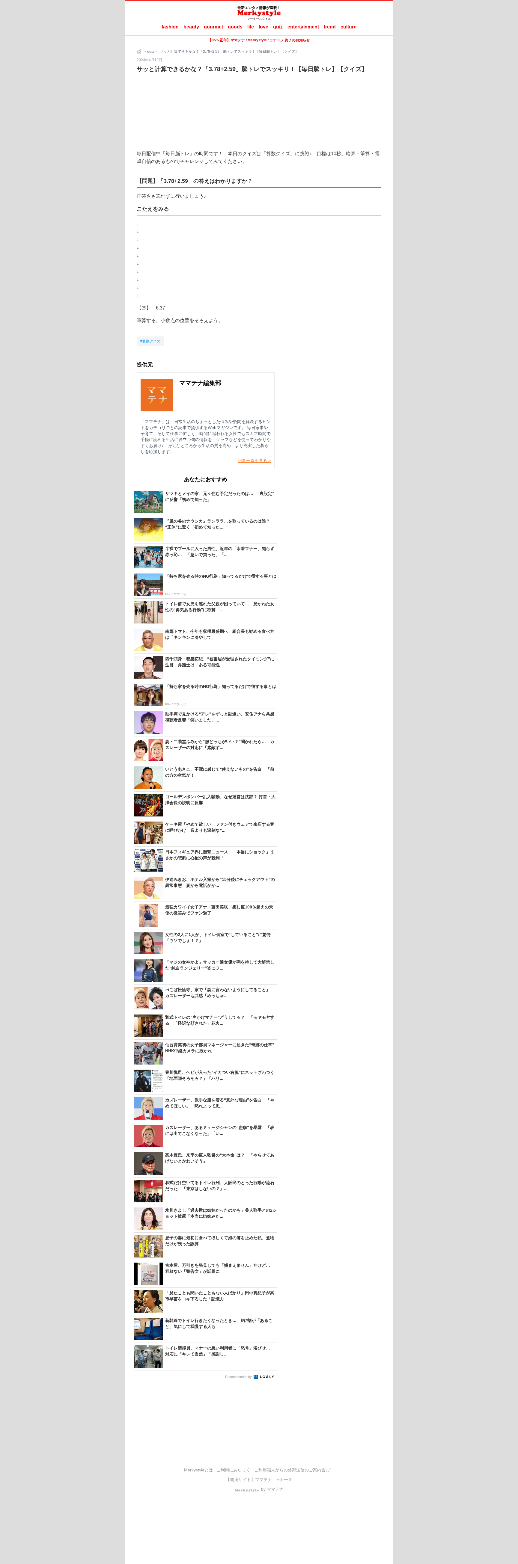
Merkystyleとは (198, 1470)
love (263, 26)
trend (330, 26)
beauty (191, 26)
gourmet (213, 26)
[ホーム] (140, 51)
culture (348, 26)
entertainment (303, 26)
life (250, 26)
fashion (170, 26)
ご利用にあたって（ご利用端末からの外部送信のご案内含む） (275, 1470)
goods (235, 26)
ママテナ (263, 1479)
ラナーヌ (283, 1479)
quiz (278, 26)
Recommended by (239, 1377)
